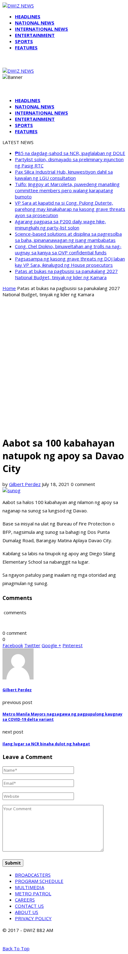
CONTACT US (29, 906)
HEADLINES (27, 16)
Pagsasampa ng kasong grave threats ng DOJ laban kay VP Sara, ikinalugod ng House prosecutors (70, 262)
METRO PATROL (33, 893)
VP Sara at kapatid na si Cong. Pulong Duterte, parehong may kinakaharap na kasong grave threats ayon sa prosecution (70, 209)
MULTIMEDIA (29, 887)
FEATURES (26, 47)
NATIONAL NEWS (34, 23)
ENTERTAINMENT (35, 35)
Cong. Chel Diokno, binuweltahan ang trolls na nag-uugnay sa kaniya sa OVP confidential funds (68, 249)
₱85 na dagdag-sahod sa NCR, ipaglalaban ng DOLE (70, 153)
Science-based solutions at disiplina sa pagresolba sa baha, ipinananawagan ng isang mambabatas (68, 237)
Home (9, 288)
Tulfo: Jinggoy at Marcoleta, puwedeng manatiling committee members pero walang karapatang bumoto (67, 190)
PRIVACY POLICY (33, 918)
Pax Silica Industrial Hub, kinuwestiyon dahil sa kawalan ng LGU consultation (64, 175)
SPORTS (24, 41)
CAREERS (25, 900)
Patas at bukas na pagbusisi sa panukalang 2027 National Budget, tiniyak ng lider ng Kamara (66, 274)
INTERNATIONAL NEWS (41, 29)
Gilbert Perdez (25, 484)
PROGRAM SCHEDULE (39, 881)
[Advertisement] (64, 366)
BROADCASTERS (33, 875)
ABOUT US (26, 912)
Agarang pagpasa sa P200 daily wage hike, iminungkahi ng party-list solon (60, 224)
